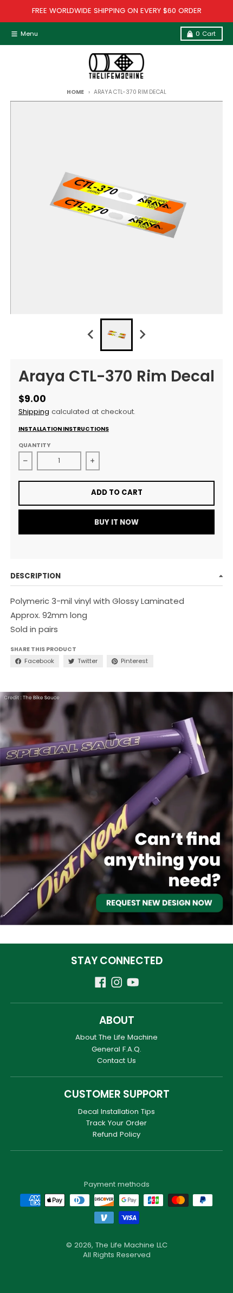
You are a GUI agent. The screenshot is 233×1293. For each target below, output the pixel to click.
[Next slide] (142, 334)
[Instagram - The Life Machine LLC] (117, 982)
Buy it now (116, 522)
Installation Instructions (63, 429)
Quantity (34, 445)
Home (75, 92)
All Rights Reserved (117, 1255)
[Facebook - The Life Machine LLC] (100, 982)
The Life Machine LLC (131, 1245)
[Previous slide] (91, 334)
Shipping (33, 411)
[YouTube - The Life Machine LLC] (133, 982)
